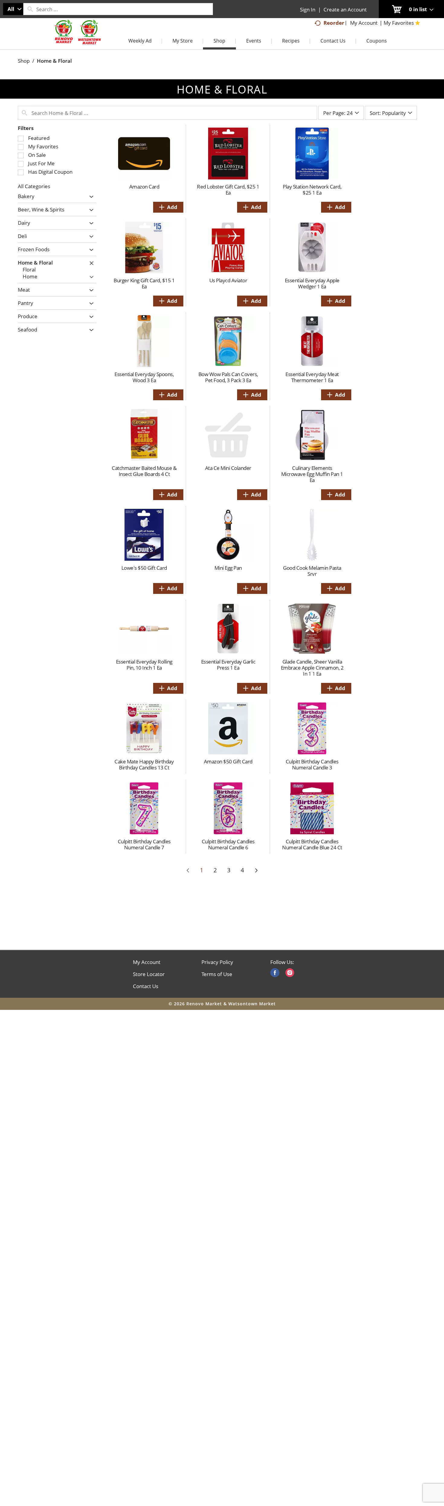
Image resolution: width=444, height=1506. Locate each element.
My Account (146, 962)
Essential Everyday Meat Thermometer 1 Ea (312, 377)
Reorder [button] (333, 22)
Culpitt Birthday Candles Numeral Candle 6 (228, 844)
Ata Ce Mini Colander (228, 467)
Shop (24, 60)
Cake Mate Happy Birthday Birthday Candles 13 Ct (144, 764)
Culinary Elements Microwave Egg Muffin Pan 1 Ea (312, 474)
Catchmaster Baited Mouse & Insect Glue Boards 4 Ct (144, 470)
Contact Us (145, 986)
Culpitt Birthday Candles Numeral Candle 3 (312, 764)
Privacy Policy (217, 962)
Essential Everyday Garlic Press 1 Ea (228, 664)
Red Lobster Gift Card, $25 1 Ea (228, 189)
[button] (89, 197)
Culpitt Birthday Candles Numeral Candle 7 (144, 844)
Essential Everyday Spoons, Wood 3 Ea (144, 377)
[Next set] (256, 870)
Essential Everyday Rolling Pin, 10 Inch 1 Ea (144, 664)
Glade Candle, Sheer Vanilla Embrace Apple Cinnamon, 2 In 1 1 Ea (312, 667)
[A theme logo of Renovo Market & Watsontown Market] (77, 38)
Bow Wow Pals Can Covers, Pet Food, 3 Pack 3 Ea (228, 377)
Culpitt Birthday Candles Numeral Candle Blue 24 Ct (312, 844)
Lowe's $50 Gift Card (144, 567)
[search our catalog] (30, 9)
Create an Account (345, 9)
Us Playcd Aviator (228, 280)
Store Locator (149, 974)
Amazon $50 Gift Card (228, 761)
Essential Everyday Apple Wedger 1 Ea (312, 283)
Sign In (307, 9)
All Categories (34, 186)
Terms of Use (216, 974)
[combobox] (13, 9)
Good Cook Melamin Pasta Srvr (312, 570)
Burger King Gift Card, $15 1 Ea (144, 283)
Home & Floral (54, 60)
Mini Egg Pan (228, 567)
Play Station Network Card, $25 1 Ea (312, 189)
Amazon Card (144, 186)
